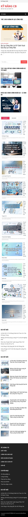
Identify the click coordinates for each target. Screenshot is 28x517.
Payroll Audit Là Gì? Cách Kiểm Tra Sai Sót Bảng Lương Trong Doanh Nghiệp (18, 401)
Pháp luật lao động (5, 479)
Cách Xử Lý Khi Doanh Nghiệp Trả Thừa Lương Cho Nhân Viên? (18, 432)
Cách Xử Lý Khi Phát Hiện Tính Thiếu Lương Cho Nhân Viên (17, 416)
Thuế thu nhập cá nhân (6, 484)
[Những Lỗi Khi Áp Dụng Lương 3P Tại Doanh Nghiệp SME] (12, 148)
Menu (4, 14)
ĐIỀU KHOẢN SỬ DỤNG (7, 458)
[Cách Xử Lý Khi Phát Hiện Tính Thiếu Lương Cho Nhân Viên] (12, 270)
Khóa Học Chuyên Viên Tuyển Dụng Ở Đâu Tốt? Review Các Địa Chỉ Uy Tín (18, 378)
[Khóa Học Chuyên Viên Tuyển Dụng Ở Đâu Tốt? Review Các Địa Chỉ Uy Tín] (12, 167)
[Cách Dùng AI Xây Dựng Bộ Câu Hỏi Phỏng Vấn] (12, 188)
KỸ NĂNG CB (9, 6)
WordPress (23, 513)
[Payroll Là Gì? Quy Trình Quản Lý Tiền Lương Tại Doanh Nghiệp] (12, 291)
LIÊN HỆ (3, 465)
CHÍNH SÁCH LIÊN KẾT (7, 462)
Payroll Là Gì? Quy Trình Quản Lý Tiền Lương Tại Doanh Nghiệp (17, 424)
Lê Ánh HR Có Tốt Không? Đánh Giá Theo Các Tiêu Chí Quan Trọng (18, 361)
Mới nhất (5, 118)
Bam (4, 514)
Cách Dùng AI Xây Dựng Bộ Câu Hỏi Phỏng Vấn (12, 346)
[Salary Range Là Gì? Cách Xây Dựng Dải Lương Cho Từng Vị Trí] (12, 207)
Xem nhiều (14, 118)
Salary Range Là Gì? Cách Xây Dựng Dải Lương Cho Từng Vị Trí (18, 392)
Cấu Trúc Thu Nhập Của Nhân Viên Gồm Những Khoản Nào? (18, 408)
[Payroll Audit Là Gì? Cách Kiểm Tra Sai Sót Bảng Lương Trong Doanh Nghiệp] (12, 228)
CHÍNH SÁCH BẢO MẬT (7, 454)
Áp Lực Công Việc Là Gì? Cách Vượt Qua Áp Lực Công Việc (13, 47)
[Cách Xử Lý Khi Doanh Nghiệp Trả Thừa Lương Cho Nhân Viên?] (12, 311)
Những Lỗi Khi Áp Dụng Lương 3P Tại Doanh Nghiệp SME (24, 148)
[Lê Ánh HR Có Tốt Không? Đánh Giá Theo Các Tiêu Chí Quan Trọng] (12, 127)
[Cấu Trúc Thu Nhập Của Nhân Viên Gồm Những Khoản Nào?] (12, 249)
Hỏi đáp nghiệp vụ (5, 474)
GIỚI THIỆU (4, 450)
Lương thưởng (4, 476)
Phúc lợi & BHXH (4, 43)
